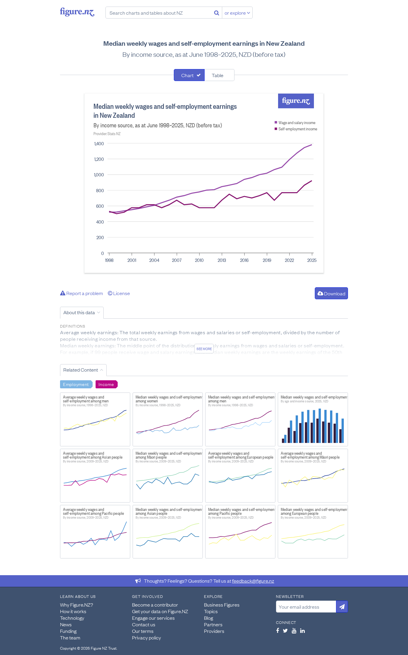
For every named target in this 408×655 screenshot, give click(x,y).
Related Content (80, 369)
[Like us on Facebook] (277, 630)
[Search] (216, 13)
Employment (76, 384)
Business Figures (222, 604)
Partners (213, 624)
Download (334, 293)
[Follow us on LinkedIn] (302, 630)
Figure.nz (77, 11)
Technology (72, 617)
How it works (73, 611)
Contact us (143, 624)
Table (217, 75)
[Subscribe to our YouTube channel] (294, 630)
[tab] (189, 75)
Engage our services (153, 617)
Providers (214, 630)
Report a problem (84, 293)
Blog (208, 617)
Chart (187, 75)
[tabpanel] (204, 183)
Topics (211, 611)
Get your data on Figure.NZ (160, 611)
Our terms (143, 630)
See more (204, 348)
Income (106, 384)
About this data (79, 312)
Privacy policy (146, 637)
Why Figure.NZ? (76, 604)
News (66, 624)
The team (70, 637)
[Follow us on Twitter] (285, 630)
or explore (236, 12)
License (121, 293)
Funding (68, 630)
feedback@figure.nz (253, 580)
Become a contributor (155, 604)
